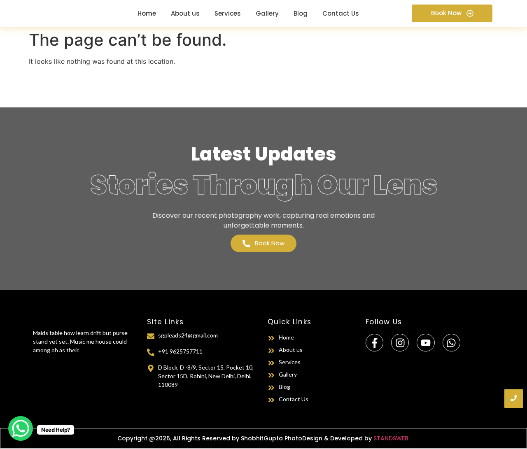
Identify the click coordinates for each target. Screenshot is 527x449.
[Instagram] (400, 342)
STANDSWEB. (391, 438)
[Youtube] (425, 342)
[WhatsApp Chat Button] (20, 428)
